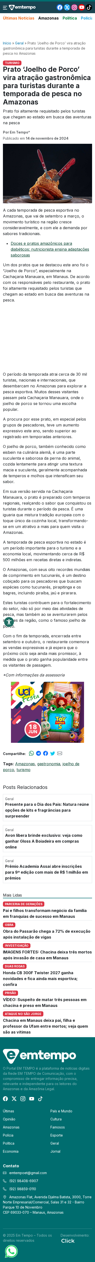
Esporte (56, 1135)
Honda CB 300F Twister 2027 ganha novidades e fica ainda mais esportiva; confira (40, 978)
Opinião (9, 1119)
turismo (23, 769)
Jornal (55, 1151)
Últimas (8, 1111)
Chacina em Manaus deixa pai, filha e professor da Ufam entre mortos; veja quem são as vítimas (45, 1026)
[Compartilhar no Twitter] (52, 753)
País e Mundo (61, 1111)
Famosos (57, 1127)
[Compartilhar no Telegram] (38, 753)
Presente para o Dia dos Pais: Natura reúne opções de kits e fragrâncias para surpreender (47, 810)
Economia (11, 1151)
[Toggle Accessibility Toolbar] (9, 622)
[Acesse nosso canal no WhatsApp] (11, 1251)
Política (70, 18)
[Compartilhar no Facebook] (45, 753)
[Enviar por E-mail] (59, 753)
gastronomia (48, 763)
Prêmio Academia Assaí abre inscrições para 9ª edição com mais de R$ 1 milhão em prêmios (46, 872)
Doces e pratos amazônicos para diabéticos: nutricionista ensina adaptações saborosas (50, 249)
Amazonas (48, 18)
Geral (19, 43)
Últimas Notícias (18, 18)
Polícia (87, 18)
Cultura (56, 1119)
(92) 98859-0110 (22, 1189)
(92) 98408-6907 (23, 1181)
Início (7, 43)
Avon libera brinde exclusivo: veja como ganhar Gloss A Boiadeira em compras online (43, 841)
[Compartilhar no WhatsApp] (31, 753)
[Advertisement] (47, 31)
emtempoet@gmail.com (28, 1173)
